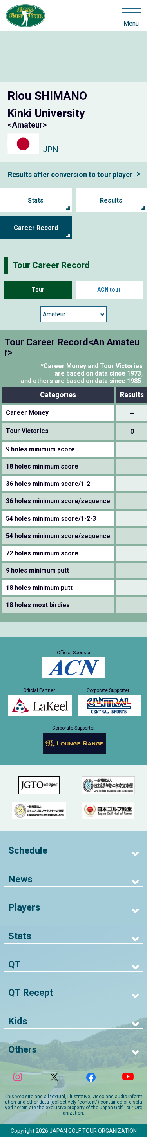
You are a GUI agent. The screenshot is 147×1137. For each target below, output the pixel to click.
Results (111, 200)
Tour (38, 290)
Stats (36, 200)
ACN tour (109, 290)
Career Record (36, 228)
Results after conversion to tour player (70, 174)
